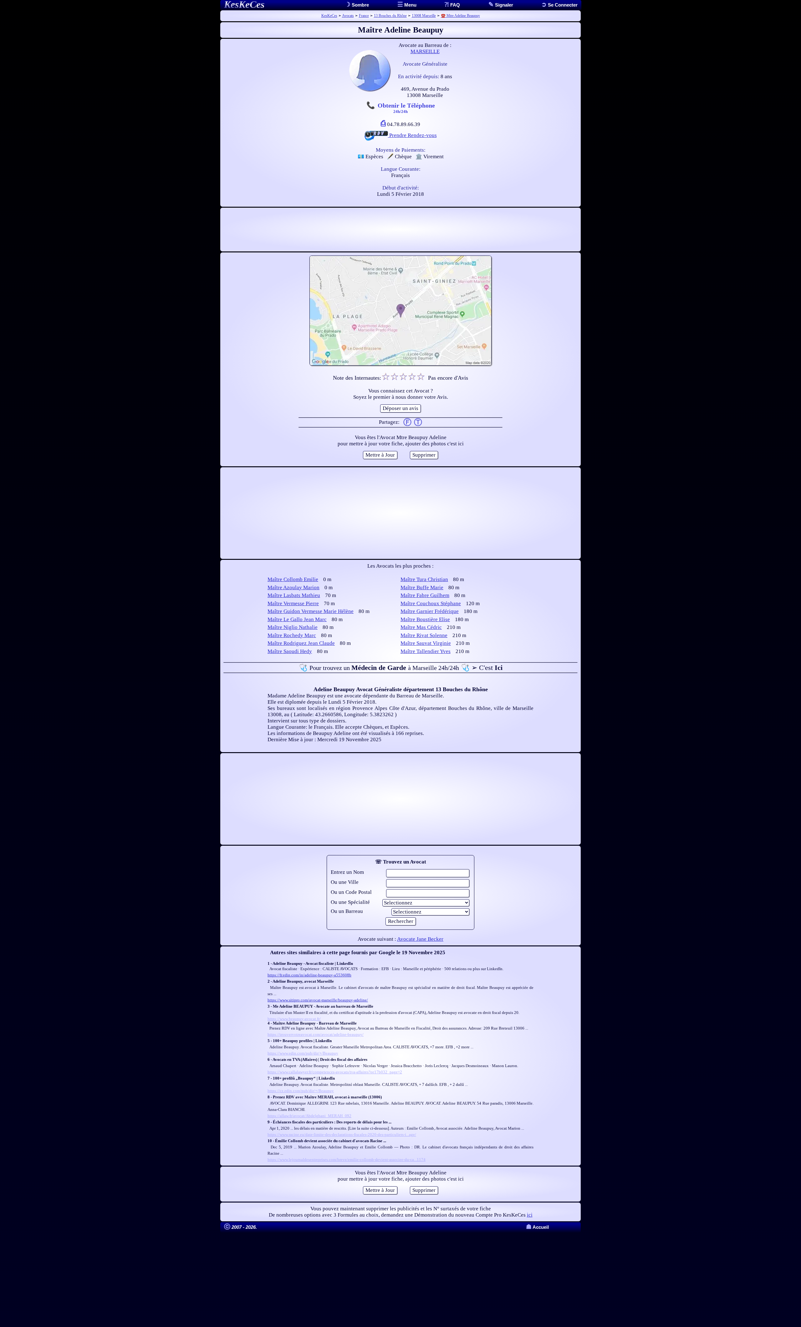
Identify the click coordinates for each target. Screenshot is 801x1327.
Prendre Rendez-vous (412, 135)
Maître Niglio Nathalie (293, 627)
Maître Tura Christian (424, 579)
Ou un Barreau (347, 911)
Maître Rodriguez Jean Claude (301, 643)
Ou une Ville (345, 882)
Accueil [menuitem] (537, 1227)
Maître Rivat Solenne (423, 635)
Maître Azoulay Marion (293, 587)
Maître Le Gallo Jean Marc (297, 619)
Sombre (359, 5)
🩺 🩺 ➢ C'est (401, 667)
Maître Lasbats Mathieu (294, 595)
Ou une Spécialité (350, 902)
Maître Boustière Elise (425, 619)
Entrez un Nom (347, 872)
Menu (409, 5)
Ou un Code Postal (351, 892)
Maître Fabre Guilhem (424, 595)
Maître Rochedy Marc (292, 635)
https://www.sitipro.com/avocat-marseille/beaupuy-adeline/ (318, 1000)
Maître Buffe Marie (421, 587)
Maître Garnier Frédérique (429, 611)
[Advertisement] (400, 229)
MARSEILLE (425, 51)
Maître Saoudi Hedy (290, 651)
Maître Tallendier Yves (425, 651)
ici (530, 1215)
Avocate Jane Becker (420, 939)
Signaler (503, 5)
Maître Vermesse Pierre (293, 603)
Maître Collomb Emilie (293, 579)
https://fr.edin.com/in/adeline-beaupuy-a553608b (309, 975)
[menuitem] (559, 5)
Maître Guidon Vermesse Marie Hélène (311, 611)
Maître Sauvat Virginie (425, 643)
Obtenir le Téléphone (406, 107)
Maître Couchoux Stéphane (430, 603)
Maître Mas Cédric (421, 627)
